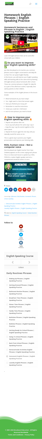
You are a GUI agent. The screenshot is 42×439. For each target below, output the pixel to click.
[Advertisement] (21, 394)
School (6, 199)
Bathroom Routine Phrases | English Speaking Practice (22, 293)
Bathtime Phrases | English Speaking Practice (22, 318)
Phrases (34, 196)
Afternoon (13, 196)
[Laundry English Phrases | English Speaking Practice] (29, 262)
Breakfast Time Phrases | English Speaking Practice (21, 299)
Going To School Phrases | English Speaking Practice (21, 338)
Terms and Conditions (15, 435)
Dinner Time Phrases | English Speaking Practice (19, 305)
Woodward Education (21, 430)
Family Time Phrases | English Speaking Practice (19, 312)
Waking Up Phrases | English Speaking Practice (19, 280)
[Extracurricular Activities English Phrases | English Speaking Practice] (12, 262)
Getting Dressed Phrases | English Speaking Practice (21, 286)
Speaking (10, 199)
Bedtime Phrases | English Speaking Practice (22, 325)
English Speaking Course (19, 213)
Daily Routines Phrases (18, 273)
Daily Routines (21, 196)
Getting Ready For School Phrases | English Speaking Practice (21, 331)
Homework (28, 196)
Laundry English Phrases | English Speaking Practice (21, 364)
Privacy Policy (29, 435)
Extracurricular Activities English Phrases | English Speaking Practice (22, 351)
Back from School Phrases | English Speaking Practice (21, 344)
